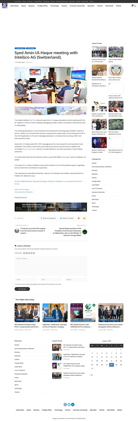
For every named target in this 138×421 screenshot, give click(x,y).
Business (94, 170)
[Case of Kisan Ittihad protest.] (116, 52)
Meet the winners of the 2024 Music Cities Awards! (115, 116)
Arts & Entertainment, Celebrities (101, 166)
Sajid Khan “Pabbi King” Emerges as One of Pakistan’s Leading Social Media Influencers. (55, 327)
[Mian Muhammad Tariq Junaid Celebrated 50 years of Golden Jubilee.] (99, 124)
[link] (22, 189)
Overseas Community (98, 192)
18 (97, 361)
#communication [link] (29, 149)
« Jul (91, 375)
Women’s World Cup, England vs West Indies (98, 152)
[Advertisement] (69, 26)
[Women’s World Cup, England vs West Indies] (99, 142)
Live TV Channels (97, 188)
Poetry (94, 196)
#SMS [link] (64, 157)
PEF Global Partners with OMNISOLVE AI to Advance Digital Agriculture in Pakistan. (81, 327)
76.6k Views (82, 329)
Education (95, 174)
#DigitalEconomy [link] (61, 181)
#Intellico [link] (51, 181)
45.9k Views (54, 329)
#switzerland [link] (73, 181)
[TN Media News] (4, 6)
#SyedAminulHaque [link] (40, 181)
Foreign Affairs (96, 181)
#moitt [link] (17, 181)
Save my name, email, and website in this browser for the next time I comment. (38, 284)
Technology (31, 48)
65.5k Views (28, 329)
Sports (94, 203)
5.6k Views (29, 62)
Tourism (94, 210)
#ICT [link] (80, 181)
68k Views (110, 329)
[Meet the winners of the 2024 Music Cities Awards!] (116, 106)
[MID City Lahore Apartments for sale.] (116, 124)
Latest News (20, 48)
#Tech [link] (17, 184)
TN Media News (20, 62)
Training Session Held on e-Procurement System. (99, 61)
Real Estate (95, 199)
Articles (94, 163)
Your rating (18, 253)
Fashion (94, 177)
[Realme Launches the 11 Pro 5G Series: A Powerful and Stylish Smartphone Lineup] (99, 106)
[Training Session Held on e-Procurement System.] (99, 52)
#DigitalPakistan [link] (26, 181)
